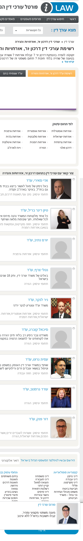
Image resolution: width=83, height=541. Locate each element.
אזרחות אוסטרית (36, 131)
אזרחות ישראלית (62, 136)
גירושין (14, 485)
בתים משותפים (9, 476)
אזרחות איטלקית (11, 142)
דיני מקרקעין (70, 482)
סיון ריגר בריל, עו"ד (34, 210)
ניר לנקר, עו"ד (38, 300)
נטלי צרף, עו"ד (37, 270)
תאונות (14, 479)
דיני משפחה (42, 476)
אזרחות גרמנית (12, 131)
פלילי (74, 485)
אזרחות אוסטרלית (61, 131)
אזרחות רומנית (38, 142)
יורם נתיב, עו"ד (37, 240)
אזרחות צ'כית (13, 136)
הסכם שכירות (10, 498)
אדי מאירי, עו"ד (37, 180)
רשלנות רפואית (40, 488)
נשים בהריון (11, 491)
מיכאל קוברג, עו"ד (35, 329)
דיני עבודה (71, 479)
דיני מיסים (43, 491)
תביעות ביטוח (69, 488)
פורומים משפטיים (30, 19)
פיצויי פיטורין (11, 494)
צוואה (14, 488)
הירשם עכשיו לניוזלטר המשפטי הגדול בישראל (48, 460)
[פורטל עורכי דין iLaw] (59, 8)
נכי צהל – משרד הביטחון (68, 496)
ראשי (73, 19)
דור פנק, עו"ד (38, 419)
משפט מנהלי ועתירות (65, 491)
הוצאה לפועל (41, 482)
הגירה (42, 147)
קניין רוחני (43, 485)
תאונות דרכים (10, 482)
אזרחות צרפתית (62, 142)
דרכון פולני (65, 147)
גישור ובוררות (41, 494)
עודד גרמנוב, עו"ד (35, 389)
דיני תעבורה (42, 479)
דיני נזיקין (72, 476)
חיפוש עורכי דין (55, 19)
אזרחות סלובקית (37, 136)
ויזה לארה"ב (14, 147)
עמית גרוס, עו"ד (36, 359)
